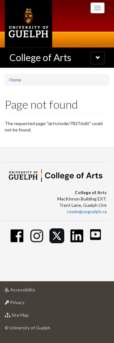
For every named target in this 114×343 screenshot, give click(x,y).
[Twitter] (56, 235)
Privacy (26, 304)
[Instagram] (36, 235)
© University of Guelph (27, 327)
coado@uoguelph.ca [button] (87, 211)
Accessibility (32, 291)
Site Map (29, 316)
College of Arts (40, 57)
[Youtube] (95, 234)
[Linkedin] (76, 235)
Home (15, 79)
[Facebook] (17, 235)
